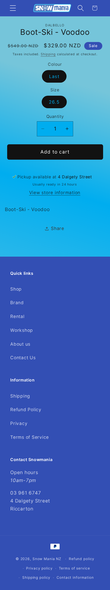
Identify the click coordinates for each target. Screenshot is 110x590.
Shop (16, 289)
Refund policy (81, 559)
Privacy (18, 423)
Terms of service (74, 568)
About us (20, 344)
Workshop (21, 330)
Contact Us (23, 357)
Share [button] (57, 228)
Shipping (48, 54)
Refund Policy (25, 409)
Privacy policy (39, 568)
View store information (55, 192)
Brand (17, 302)
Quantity (55, 116)
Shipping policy (36, 577)
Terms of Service (29, 437)
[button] (13, 8)
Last (54, 76)
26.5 (54, 102)
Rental (17, 316)
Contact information (75, 577)
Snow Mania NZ (46, 559)
